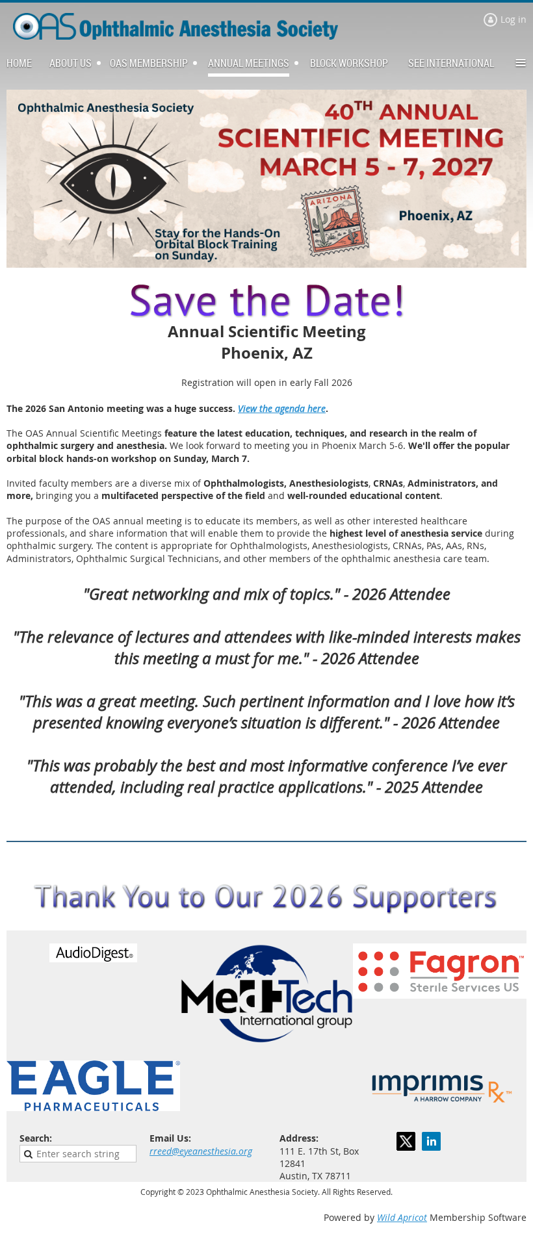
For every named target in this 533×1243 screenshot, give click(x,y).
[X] (405, 1141)
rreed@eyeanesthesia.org (201, 1151)
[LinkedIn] (431, 1141)
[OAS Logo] (175, 36)
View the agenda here (282, 408)
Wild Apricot (402, 1217)
